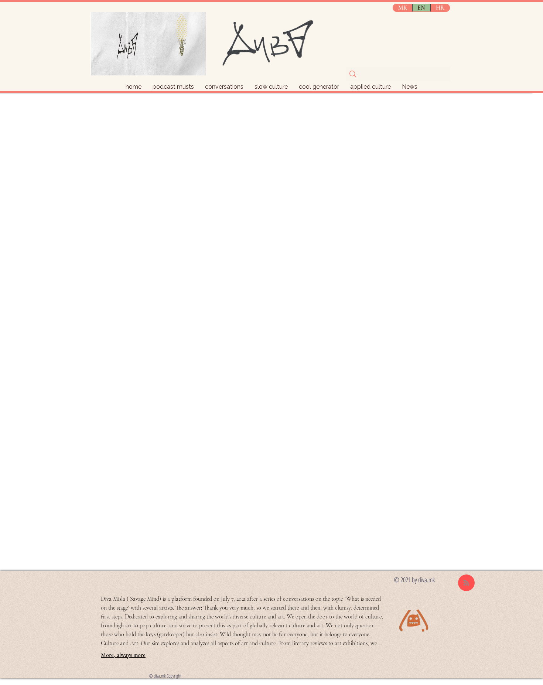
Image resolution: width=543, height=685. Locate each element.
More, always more (123, 655)
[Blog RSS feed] (466, 583)
